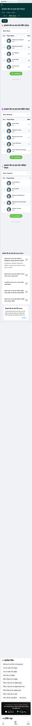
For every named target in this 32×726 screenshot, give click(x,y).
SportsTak (3, 1)
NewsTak (9, 1)
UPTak (13, 1)
